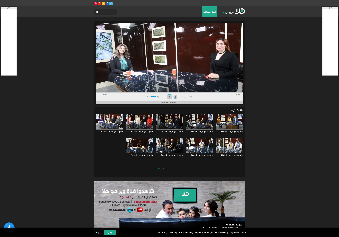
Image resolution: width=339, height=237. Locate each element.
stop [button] (175, 97)
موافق (110, 232)
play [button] (169, 96)
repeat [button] (185, 97)
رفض (97, 232)
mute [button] (148, 97)
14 (173, 169)
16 (163, 169)
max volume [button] (158, 97)
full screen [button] (191, 97)
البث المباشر (209, 12)
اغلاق (330, 8)
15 (168, 169)
